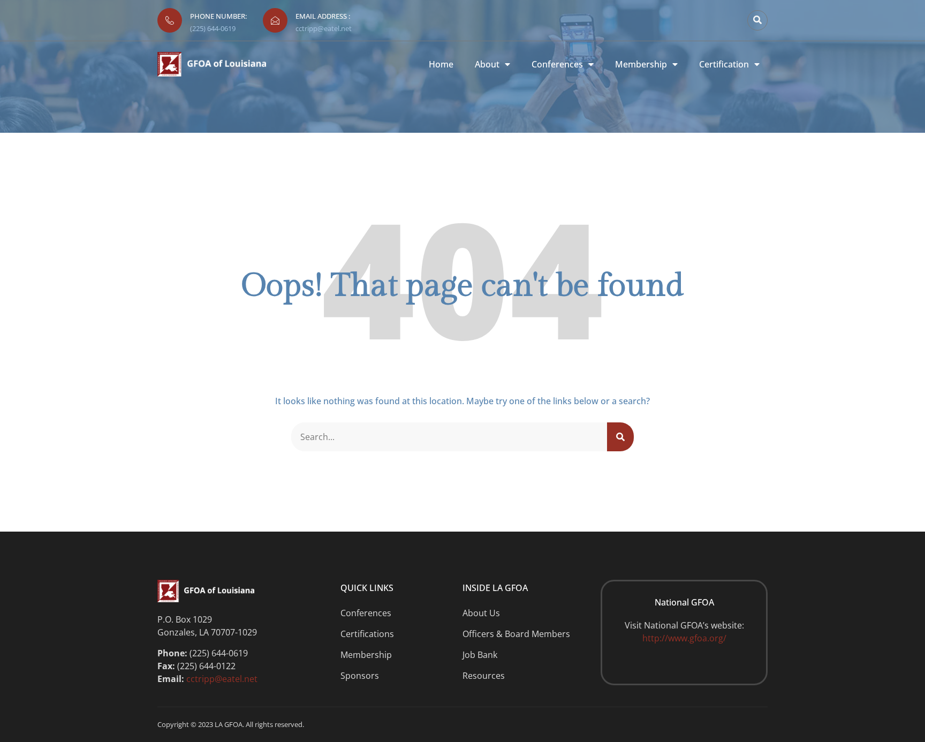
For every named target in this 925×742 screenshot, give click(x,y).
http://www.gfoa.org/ (684, 638)
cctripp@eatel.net (323, 28)
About (487, 64)
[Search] (620, 436)
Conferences (557, 64)
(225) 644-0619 (213, 28)
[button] (757, 20)
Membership (641, 64)
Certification (724, 64)
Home (441, 64)
